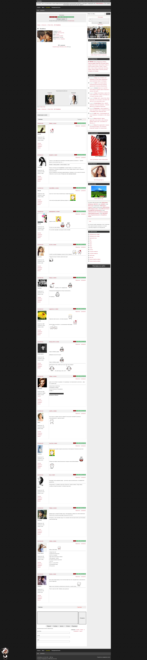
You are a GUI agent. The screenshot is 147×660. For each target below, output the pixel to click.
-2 (53, 17)
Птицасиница (96, 108)
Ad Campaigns (95, 71)
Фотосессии (92, 40)
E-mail (38, 635)
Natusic (49, 94)
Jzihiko (50, 541)
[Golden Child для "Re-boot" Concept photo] (98, 53)
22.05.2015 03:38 (40, 244)
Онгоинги (93, 66)
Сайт (38, 639)
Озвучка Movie (101, 64)
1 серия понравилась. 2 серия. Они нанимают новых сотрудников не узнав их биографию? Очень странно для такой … (100, 110)
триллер (93, 69)
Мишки (81, 629)
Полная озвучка (95, 64)
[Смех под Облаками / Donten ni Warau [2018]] (98, 156)
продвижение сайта (106, 657)
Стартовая (79, 119)
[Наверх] (4, 653)
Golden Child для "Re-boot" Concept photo (99, 54)
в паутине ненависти (94, 251)
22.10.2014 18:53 (40, 443)
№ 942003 (55, 443)
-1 (56, 17)
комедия (89, 64)
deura (74, 94)
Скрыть (80, 631)
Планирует (40, 146)
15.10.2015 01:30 (40, 211)
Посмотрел (40, 144)
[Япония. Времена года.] (98, 197)
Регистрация (100, 17)
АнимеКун (48, 7)
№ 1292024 (57, 188)
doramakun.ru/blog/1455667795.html (56, 393)
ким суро (91, 257)
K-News (90, 61)
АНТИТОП (42, 10)
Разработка (99, 657)
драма (93, 63)
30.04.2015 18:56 (40, 277)
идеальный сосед (93, 238)
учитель (91, 249)
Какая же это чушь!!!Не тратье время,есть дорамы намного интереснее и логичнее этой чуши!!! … (99, 90)
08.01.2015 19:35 (40, 376)
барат (91, 241)
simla (90, 221)
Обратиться (77, 125)
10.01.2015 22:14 (40, 341)
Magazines (99, 61)
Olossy (95, 77)
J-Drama (100, 66)
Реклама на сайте (98, 266)
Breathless (63, 38)
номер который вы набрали (95, 259)
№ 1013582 (57, 341)
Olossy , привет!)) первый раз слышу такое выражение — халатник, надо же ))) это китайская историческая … (99, 105)
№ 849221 (54, 541)
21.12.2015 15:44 (40, 188)
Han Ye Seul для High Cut (99, 179)
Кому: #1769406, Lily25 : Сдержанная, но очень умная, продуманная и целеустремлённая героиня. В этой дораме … (99, 79)
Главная (38, 7)
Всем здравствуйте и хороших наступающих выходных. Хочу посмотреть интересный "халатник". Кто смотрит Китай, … (99, 127)
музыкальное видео (59, 35)
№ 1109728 (54, 277)
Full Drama (103, 63)
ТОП (38, 10)
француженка (52, 211)
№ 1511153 (54, 123)
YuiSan (50, 376)
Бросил (39, 147)
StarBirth (97, 69)
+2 (69, 17)
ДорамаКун (39, 1)
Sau (50, 474)
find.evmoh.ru (100, 3)
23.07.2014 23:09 (40, 541)
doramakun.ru (40, 657)
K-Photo (104, 61)
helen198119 (51, 188)
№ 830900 (54, 574)
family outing (92, 255)
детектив (105, 69)
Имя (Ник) (39, 631)
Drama (95, 61)
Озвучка (90, 63)
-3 (50, 17)
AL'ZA (50, 244)
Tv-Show (104, 66)
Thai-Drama (101, 69)
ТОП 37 (39, 396)
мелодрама (90, 71)
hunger (91, 247)
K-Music (106, 64)
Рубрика (89, 69)
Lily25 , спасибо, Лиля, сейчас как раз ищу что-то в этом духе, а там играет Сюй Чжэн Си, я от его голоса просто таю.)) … (99, 100)
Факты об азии (92, 184)
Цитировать (83, 125)
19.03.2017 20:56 (40, 123)
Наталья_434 (52, 341)
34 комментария (71, 20)
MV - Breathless (57, 109)
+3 (72, 17)
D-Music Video (42, 106)
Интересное (44, 109)
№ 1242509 (57, 211)
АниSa (50, 574)
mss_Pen (51, 443)
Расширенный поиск (56, 7)
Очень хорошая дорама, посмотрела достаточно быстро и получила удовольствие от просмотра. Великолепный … (99, 84)
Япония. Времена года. (98, 198)
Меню (43, 7)
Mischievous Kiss (61, 32)
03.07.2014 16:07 (40, 574)
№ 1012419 (54, 376)
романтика (98, 63)
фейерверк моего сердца (94, 234)
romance (57, 34)
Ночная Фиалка (97, 103)
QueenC (59, 31)
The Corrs (58, 38)
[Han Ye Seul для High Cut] (98, 176)
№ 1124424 (54, 244)
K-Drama (97, 66)
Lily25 (95, 82)
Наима (50, 277)
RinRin (50, 123)
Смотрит (39, 143)
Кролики (77, 629)
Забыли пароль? (100, 24)
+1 (66, 17)
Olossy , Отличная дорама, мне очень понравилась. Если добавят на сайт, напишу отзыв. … (99, 115)
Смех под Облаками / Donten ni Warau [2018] (98, 159)
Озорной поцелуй (56, 46)
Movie (107, 63)
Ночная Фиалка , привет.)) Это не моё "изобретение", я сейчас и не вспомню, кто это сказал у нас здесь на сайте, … (99, 95)
